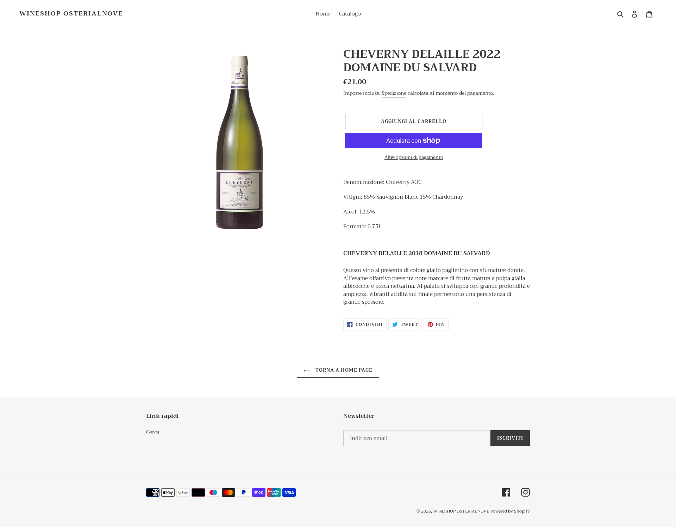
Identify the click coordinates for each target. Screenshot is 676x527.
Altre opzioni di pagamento (413, 157)
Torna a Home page (343, 370)
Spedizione (394, 93)
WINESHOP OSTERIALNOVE (71, 14)
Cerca (152, 432)
